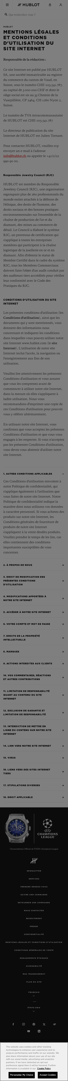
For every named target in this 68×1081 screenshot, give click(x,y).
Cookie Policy (44, 1069)
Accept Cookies (48, 1075)
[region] (34, 1061)
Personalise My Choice (21, 1075)
